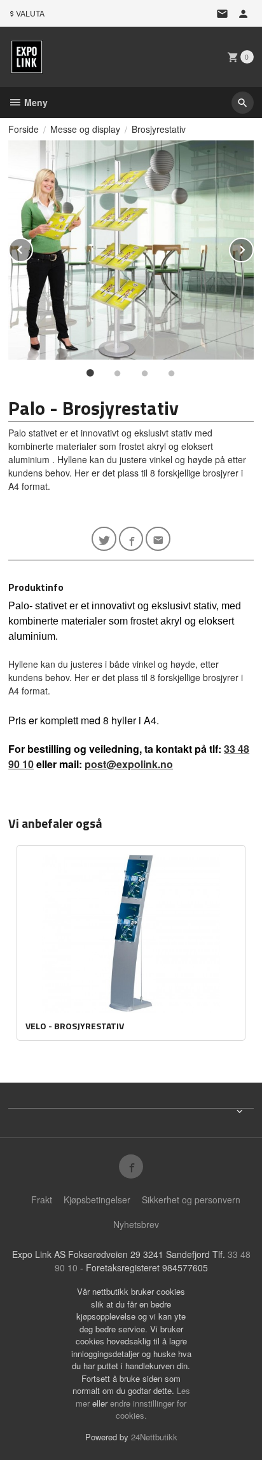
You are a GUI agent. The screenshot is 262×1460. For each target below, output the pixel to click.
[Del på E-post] (158, 539)
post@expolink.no (129, 764)
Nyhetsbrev (136, 1224)
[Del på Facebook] (131, 539)
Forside (23, 129)
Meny (35, 102)
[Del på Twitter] (104, 539)
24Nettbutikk (154, 1437)
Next (253, 247)
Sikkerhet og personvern (191, 1199)
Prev (32, 247)
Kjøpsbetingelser (97, 1199)
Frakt (41, 1199)
